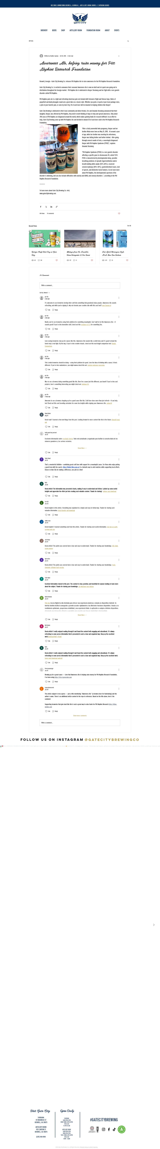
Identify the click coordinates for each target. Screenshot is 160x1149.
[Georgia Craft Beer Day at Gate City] (44, 239)
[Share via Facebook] (41, 207)
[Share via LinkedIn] (51, 207)
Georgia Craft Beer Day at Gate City (44, 253)
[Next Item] (154, 925)
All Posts (31, 41)
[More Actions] (119, 298)
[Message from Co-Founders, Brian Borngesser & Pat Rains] (80, 239)
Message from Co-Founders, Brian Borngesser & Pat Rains (78, 253)
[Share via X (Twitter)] (46, 207)
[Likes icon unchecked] (46, 310)
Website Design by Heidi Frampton (89, 1147)
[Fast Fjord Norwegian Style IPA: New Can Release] (115, 239)
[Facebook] (109, 1129)
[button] (128, 41)
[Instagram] (103, 1129)
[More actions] (119, 56)
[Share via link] (57, 207)
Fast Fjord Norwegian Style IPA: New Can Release (113, 253)
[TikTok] (114, 1129)
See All (129, 226)
